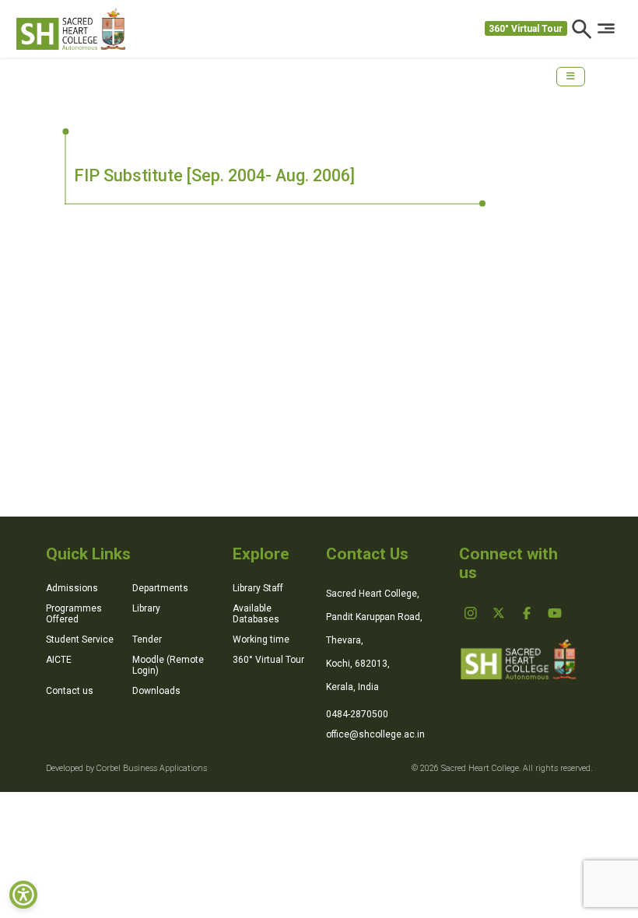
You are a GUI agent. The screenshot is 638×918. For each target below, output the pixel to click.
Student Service (80, 639)
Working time (261, 639)
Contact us (69, 690)
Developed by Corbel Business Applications (126, 768)
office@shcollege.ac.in (375, 734)
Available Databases (256, 614)
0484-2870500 (357, 714)
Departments (160, 588)
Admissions (72, 588)
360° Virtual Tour (526, 28)
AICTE (59, 659)
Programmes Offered (74, 614)
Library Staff (258, 588)
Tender (147, 639)
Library (146, 608)
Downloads (156, 690)
